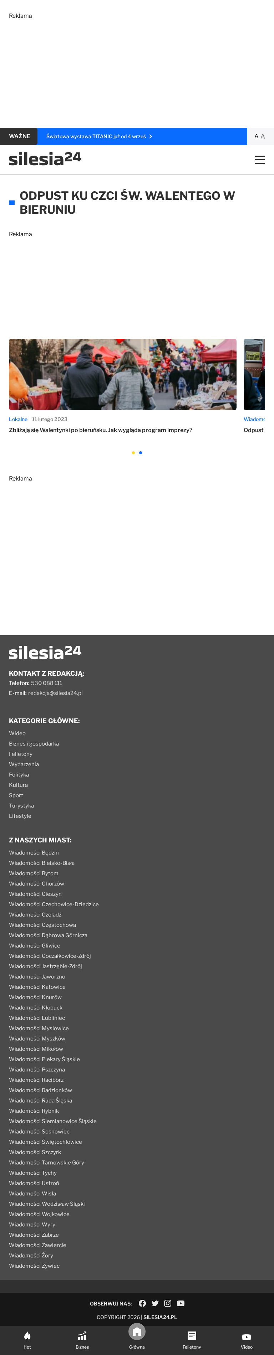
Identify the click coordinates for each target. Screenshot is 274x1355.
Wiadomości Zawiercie (37, 1245)
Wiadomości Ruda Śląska (40, 1100)
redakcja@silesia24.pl (55, 693)
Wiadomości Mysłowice (39, 1028)
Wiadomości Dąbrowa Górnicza (48, 935)
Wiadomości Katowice (37, 987)
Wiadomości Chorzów (36, 884)
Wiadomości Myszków (37, 1038)
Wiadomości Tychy (33, 1173)
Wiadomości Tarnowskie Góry (46, 1162)
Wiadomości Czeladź (35, 915)
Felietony (20, 754)
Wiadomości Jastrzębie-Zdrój (45, 966)
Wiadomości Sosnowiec (39, 1131)
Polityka (19, 775)
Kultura (18, 785)
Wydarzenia (24, 764)
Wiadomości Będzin (34, 853)
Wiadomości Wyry (32, 1224)
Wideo (17, 733)
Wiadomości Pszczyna (37, 1069)
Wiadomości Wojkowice (39, 1214)
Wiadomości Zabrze (34, 1235)
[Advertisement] (137, 69)
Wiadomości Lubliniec (37, 1018)
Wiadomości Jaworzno (37, 977)
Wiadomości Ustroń (34, 1183)
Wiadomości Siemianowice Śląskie (53, 1121)
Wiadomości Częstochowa (42, 925)
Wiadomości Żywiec (34, 1266)
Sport (16, 795)
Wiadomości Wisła (32, 1193)
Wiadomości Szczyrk (35, 1152)
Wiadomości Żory (31, 1255)
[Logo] (45, 163)
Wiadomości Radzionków (40, 1090)
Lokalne (18, 419)
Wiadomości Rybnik (34, 1111)
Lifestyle (20, 816)
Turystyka (21, 806)
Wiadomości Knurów (35, 997)
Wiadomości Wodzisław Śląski (47, 1204)
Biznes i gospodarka (34, 744)
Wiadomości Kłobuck (35, 1007)
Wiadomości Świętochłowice (45, 1142)
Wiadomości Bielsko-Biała (42, 863)
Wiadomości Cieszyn (35, 894)
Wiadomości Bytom (34, 873)
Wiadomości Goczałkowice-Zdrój (50, 956)
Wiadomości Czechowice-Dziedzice (54, 904)
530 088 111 (46, 683)
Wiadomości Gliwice (34, 946)
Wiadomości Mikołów (36, 1049)
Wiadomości (258, 419)
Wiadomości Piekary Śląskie (44, 1059)
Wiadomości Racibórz (36, 1080)
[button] (133, 452)
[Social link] (142, 1303)
